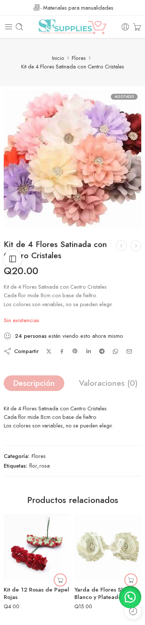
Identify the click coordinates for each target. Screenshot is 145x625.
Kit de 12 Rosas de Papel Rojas (36, 593)
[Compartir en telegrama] (102, 351)
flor (33, 465)
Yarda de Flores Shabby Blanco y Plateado (105, 593)
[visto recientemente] (133, 611)
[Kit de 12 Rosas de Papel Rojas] (37, 547)
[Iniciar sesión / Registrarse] (125, 26)
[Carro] (137, 26)
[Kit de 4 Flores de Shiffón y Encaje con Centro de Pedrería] (121, 245)
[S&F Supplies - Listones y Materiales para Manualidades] (72, 26)
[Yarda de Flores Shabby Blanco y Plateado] (107, 547)
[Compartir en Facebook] (62, 351)
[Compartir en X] (49, 351)
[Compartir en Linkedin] (88, 351)
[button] (60, 580)
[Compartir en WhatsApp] (115, 351)
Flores (79, 58)
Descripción (34, 383)
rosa (44, 465)
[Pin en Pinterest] (75, 351)
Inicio (58, 58)
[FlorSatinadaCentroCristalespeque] (72, 159)
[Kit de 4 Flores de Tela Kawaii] (135, 245)
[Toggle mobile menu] (8, 26)
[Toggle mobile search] (19, 27)
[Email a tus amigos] (129, 351)
